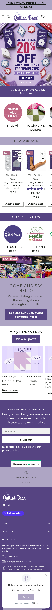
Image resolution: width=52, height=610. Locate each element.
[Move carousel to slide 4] (29, 482)
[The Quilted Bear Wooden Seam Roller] (36, 160)
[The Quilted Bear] (26, 16)
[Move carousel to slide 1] (21, 82)
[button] (35, 189)
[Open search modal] (8, 16)
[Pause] (30, 82)
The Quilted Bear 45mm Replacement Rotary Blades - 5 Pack (13, 185)
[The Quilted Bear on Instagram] (8, 505)
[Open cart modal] (48, 16)
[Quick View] (19, 153)
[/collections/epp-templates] (26, 54)
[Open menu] (3, 16)
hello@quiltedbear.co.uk (19, 561)
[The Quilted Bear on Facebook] (4, 505)
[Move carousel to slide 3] (26, 82)
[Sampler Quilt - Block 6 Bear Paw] (22, 359)
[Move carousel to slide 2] (24, 82)
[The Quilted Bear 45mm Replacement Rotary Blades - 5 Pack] (13, 160)
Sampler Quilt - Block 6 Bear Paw (22, 377)
